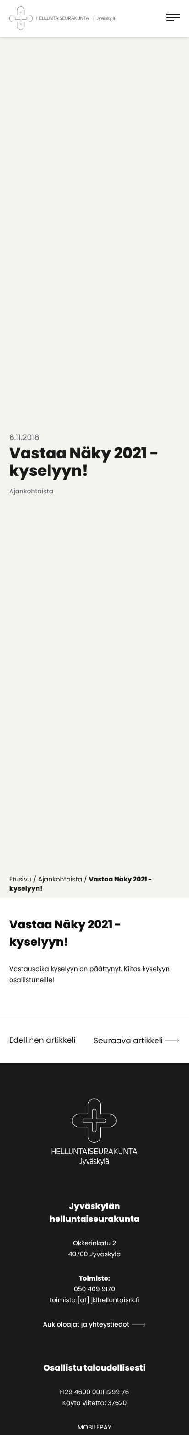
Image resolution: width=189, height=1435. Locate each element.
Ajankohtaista (60, 879)
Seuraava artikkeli (128, 1040)
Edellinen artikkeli (42, 1039)
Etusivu (20, 879)
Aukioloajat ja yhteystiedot (86, 1324)
